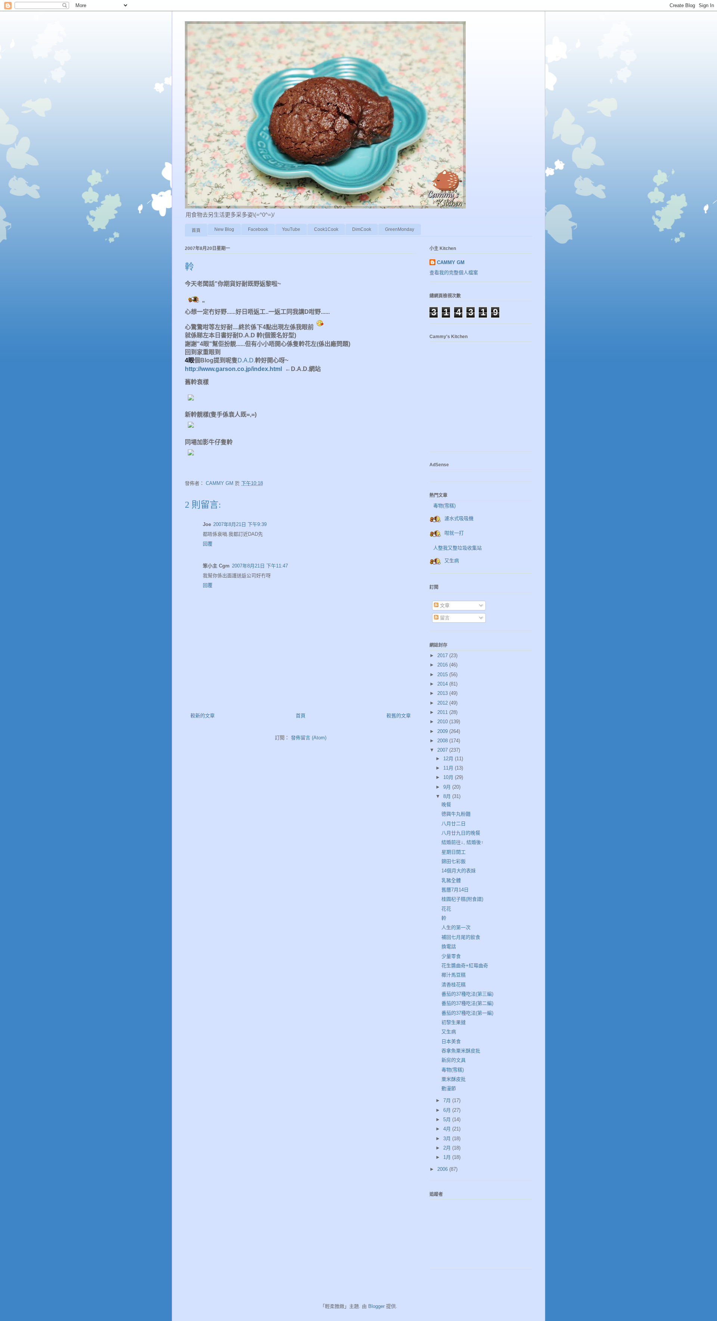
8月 (447, 796)
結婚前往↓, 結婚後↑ (462, 842)
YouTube (291, 229)
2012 (443, 703)
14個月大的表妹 (458, 870)
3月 (447, 1138)
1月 (447, 1157)
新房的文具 (453, 1060)
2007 (443, 750)
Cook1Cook (326, 229)
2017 (443, 655)
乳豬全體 (451, 880)
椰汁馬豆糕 (453, 975)
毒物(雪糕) (444, 505)
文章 (444, 605)
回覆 (207, 544)
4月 (447, 1129)
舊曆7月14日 (455, 889)
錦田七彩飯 (453, 861)
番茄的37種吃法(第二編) (467, 1003)
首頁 (196, 230)
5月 (447, 1119)
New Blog (224, 229)
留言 (444, 618)
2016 (443, 665)
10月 (449, 777)
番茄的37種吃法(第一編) (467, 1013)
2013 (443, 693)
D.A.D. (246, 360)
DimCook (361, 229)
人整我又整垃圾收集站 (457, 548)
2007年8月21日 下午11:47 (260, 566)
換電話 (448, 946)
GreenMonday (399, 229)
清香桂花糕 (453, 984)
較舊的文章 (399, 715)
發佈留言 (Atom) (308, 737)
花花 (446, 909)
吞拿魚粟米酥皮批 (460, 1051)
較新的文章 (202, 715)
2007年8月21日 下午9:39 (240, 524)
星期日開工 (453, 852)
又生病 (451, 560)
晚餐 (446, 804)
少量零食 (451, 956)
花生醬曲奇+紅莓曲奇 (464, 965)
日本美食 (451, 1041)
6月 (447, 1110)
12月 (449, 758)
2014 (443, 684)
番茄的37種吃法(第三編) (467, 994)
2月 (447, 1148)
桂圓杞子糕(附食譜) (462, 899)
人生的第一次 (456, 927)
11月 (449, 768)
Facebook (258, 229)
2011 (443, 712)
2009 (443, 731)
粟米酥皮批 (453, 1079)
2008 (443, 740)
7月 (447, 1100)
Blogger (376, 1306)
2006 (443, 1169)
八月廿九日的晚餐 (460, 833)
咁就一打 (454, 533)
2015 (443, 674)
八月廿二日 (453, 823)
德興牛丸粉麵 (456, 814)
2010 (443, 721)
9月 (447, 787)
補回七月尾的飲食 (460, 937)
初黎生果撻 (453, 1022)
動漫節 (448, 1088)
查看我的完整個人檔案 (453, 272)
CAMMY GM (451, 262)
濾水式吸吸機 (459, 518)
